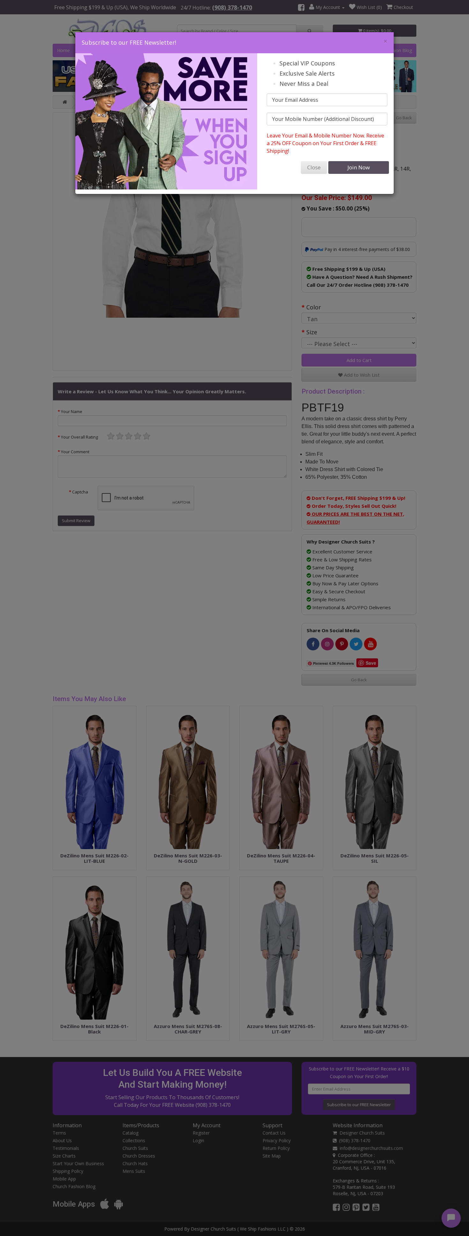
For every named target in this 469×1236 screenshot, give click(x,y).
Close (314, 167)
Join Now (358, 167)
